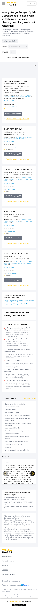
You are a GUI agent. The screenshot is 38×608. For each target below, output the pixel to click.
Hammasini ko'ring (30, 398)
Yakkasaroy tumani (15, 179)
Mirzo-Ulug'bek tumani (10, 263)
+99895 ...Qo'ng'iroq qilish (13, 154)
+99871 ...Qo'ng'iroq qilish (13, 238)
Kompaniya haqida (8, 561)
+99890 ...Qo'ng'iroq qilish (13, 113)
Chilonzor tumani (9, 139)
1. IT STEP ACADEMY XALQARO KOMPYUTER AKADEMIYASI (16, 82)
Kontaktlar (5, 565)
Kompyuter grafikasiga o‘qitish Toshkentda (18, 304)
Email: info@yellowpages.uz (11, 581)
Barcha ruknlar (7, 556)
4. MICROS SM (9, 211)
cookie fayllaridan (15, 601)
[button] (19, 118)
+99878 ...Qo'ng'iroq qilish (13, 196)
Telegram (26, 585)
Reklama (5, 570)
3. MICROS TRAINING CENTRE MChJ (18, 169)
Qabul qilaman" (19, 605)
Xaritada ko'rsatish (9, 101)
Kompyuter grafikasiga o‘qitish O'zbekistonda (19, 301)
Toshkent (6, 97)
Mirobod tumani (14, 97)
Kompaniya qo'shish (8, 574)
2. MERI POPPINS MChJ (13, 129)
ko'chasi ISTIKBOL (25, 97)
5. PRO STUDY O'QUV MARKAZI (16, 253)
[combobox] (31, 4)
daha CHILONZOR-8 (20, 139)
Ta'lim (7, 57)
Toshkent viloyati (26, 95)
